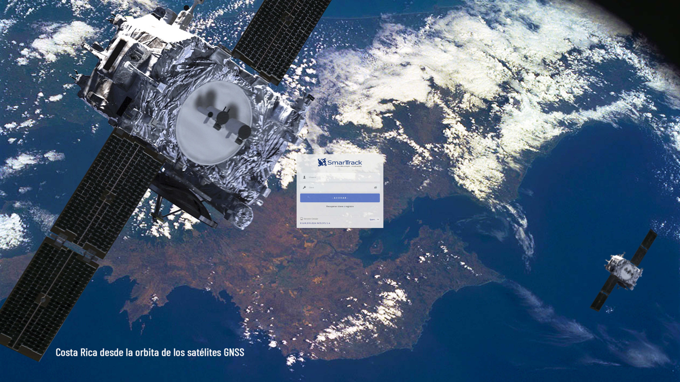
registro (349, 206)
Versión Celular (311, 218)
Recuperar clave (334, 206)
